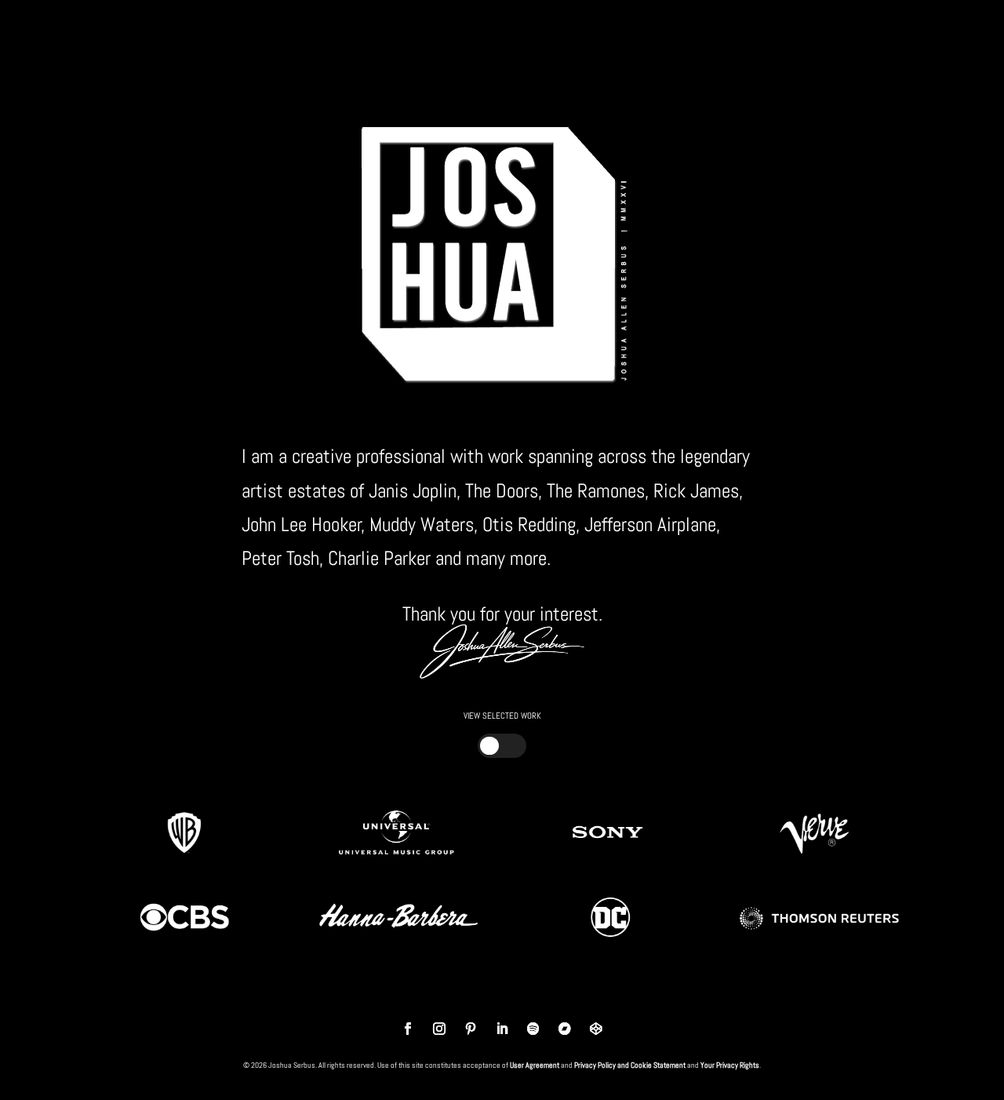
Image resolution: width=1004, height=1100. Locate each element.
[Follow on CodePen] (596, 1028)
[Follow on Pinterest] (470, 1028)
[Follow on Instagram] (439, 1028)
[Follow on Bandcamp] (564, 1028)
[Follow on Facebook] (407, 1028)
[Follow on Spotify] (533, 1028)
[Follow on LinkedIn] (502, 1028)
